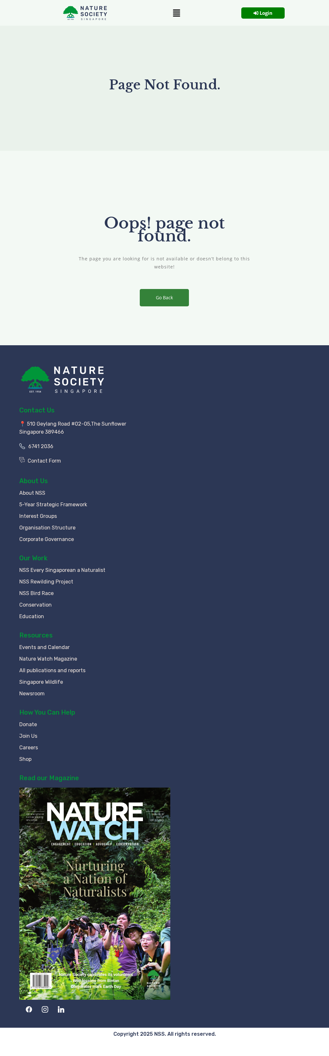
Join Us (28, 736)
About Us (33, 481)
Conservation (35, 605)
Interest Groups (38, 516)
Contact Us (37, 410)
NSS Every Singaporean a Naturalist (62, 570)
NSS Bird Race (36, 593)
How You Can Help (47, 712)
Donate (28, 724)
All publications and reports (52, 670)
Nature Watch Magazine (48, 659)
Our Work (33, 558)
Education (31, 616)
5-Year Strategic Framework (53, 504)
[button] (176, 13)
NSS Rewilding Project (46, 582)
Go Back (164, 297)
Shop (25, 759)
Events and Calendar (44, 647)
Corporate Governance (46, 539)
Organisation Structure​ (47, 528)
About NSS (32, 493)
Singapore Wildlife (41, 682)
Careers (28, 748)
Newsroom (32, 693)
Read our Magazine (49, 778)
